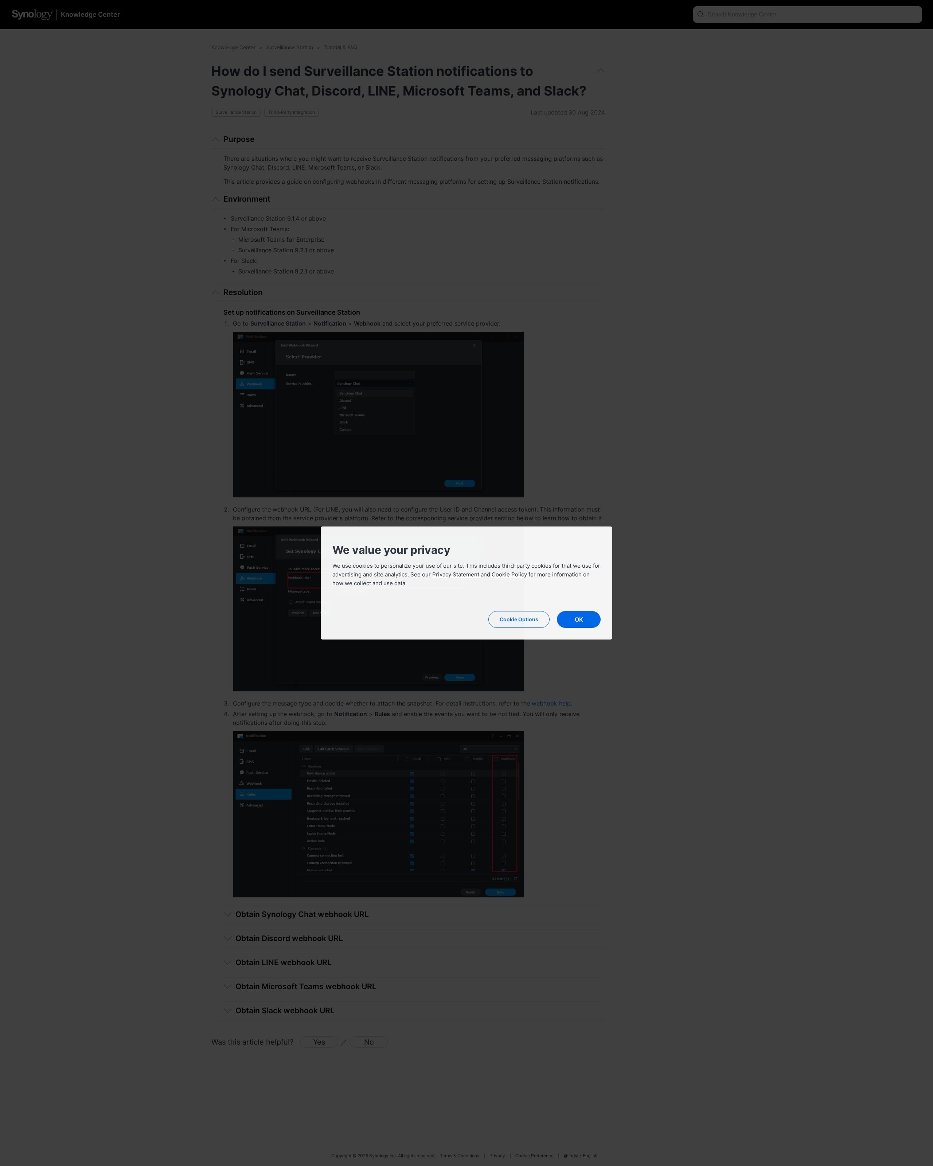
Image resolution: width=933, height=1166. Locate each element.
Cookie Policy (509, 574)
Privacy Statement (455, 574)
